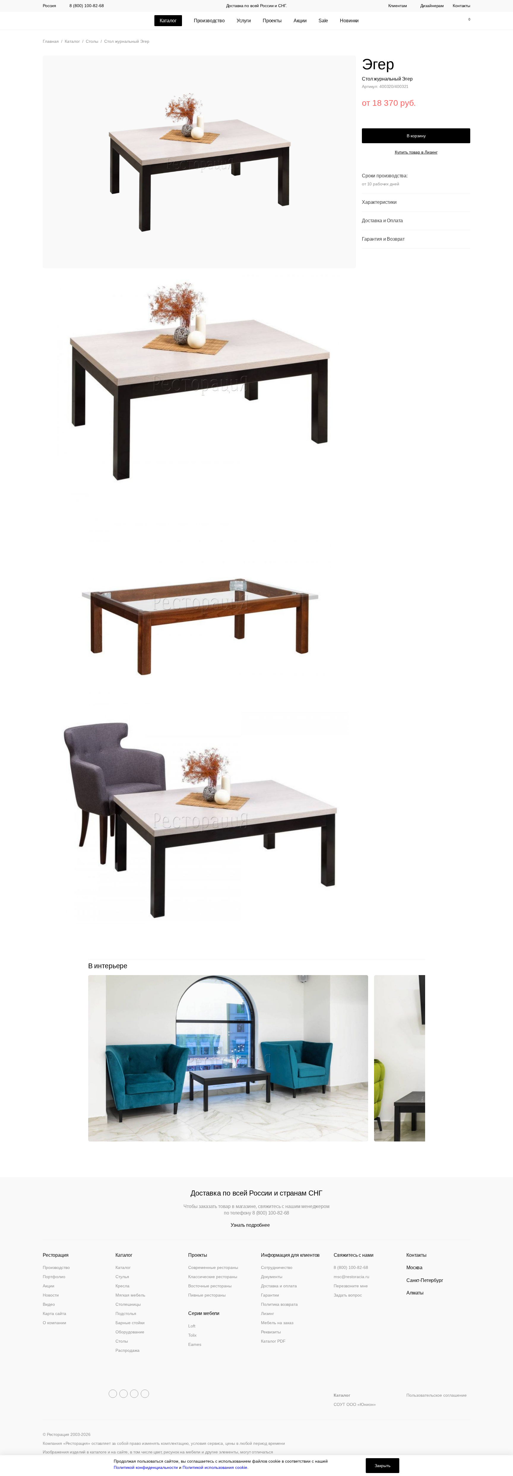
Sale (323, 20)
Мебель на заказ (277, 1322)
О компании (54, 1322)
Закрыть (382, 1465)
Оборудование (129, 1332)
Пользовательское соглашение (436, 1395)
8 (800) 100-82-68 (86, 5)
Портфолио (54, 1276)
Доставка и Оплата (382, 220)
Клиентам (397, 6)
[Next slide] (422, 966)
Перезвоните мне (351, 1285)
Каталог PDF (273, 1341)
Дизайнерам (432, 6)
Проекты (272, 20)
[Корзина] (466, 21)
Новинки (349, 20)
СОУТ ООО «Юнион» (355, 1404)
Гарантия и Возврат (383, 239)
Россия (49, 6)
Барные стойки (130, 1322)
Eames (194, 1344)
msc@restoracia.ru (351, 1276)
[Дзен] (145, 1394)
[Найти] (440, 21)
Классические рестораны (212, 1276)
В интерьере (107, 966)
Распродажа (127, 1350)
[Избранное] (452, 21)
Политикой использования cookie (215, 1467)
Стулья (122, 1276)
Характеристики (379, 202)
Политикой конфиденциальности (146, 1467)
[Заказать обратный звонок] (415, 21)
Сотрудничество (276, 1267)
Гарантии (270, 1295)
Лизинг (267, 1313)
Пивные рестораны (207, 1295)
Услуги (244, 20)
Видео (49, 1304)
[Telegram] (113, 1394)
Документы (271, 1276)
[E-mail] (428, 21)
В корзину (416, 135)
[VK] (134, 1394)
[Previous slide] (409, 966)
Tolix (192, 1335)
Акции (300, 20)
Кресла (122, 1285)
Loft (191, 1326)
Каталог (123, 1267)
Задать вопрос (348, 1295)
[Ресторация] (72, 20)
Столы (121, 1341)
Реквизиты (271, 1332)
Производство (209, 20)
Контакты (461, 6)
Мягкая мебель (130, 1295)
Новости (51, 1295)
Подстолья (125, 1313)
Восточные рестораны (210, 1285)
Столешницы (128, 1304)
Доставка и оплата (279, 1285)
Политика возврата (279, 1304)
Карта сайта (54, 1313)
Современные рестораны (213, 1267)
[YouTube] (123, 1394)
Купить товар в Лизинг (416, 152)
